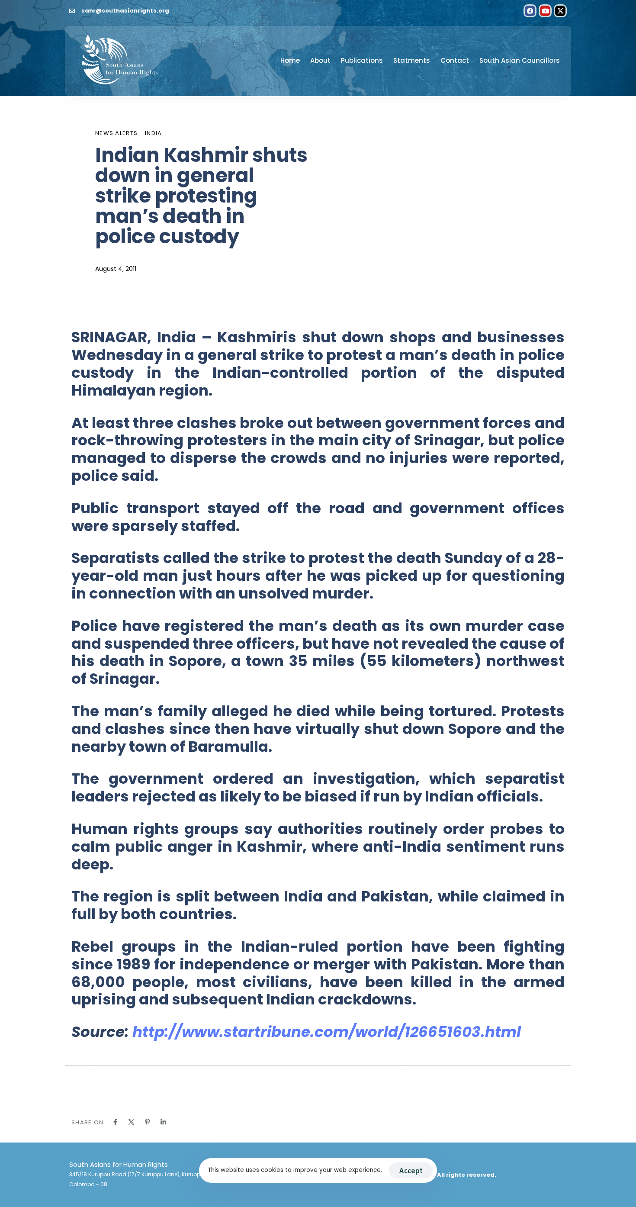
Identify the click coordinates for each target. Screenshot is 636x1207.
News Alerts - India (128, 133)
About (320, 60)
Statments (411, 60)
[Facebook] (530, 10)
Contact (454, 60)
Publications (362, 60)
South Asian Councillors (519, 60)
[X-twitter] (560, 10)
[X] (131, 1122)
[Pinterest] (147, 1122)
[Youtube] (545, 10)
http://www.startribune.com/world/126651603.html (326, 1031)
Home (290, 60)
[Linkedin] (163, 1122)
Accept (411, 1170)
